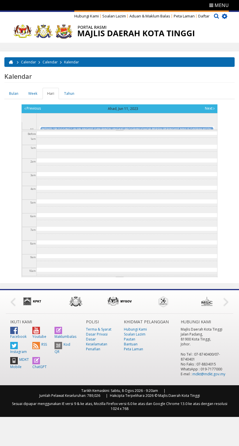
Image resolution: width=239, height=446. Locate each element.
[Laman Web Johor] (76, 301)
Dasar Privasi (97, 334)
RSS (44, 344)
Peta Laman (184, 16)
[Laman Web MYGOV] (119, 301)
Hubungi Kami (86, 16)
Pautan (129, 339)
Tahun (69, 93)
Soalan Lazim (114, 16)
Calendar (28, 62)
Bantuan (131, 344)
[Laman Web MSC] (207, 301)
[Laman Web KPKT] (32, 301)
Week (32, 93)
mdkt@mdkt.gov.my (208, 374)
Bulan (13, 93)
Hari (53, 95)
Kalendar (71, 62)
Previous (33, 108)
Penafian (93, 349)
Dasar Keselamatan (96, 342)
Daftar (204, 16)
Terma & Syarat (98, 329)
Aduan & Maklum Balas (149, 16)
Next (209, 108)
